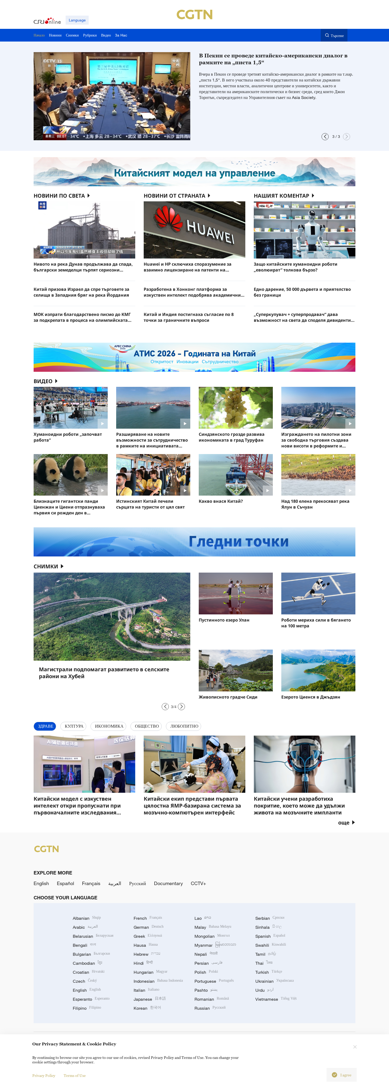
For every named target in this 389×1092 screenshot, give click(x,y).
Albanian (87, 918)
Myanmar (215, 945)
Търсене (337, 35)
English (41, 883)
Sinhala (268, 927)
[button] (325, 136)
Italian (146, 990)
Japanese (150, 999)
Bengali (84, 945)
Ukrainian (274, 981)
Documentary (168, 883)
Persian (209, 963)
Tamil (265, 954)
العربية (114, 883)
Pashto (206, 990)
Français (91, 883)
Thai (264, 963)
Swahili (270, 945)
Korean (147, 1008)
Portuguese (214, 981)
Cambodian (87, 963)
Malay (213, 927)
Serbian (269, 918)
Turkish (268, 972)
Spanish (270, 936)
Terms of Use (75, 1075)
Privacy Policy (43, 1075)
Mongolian (212, 936)
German (149, 927)
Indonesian (158, 981)
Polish (206, 972)
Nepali (206, 954)
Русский (137, 883)
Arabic (85, 927)
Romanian (212, 999)
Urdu (264, 990)
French (148, 918)
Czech (85, 981)
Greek (148, 936)
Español (65, 883)
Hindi (143, 963)
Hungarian (151, 972)
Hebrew (147, 954)
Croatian (89, 972)
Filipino (87, 1008)
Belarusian (93, 936)
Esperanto (91, 999)
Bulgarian (91, 954)
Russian (210, 1008)
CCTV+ (198, 883)
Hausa (146, 945)
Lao (203, 918)
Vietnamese (276, 999)
